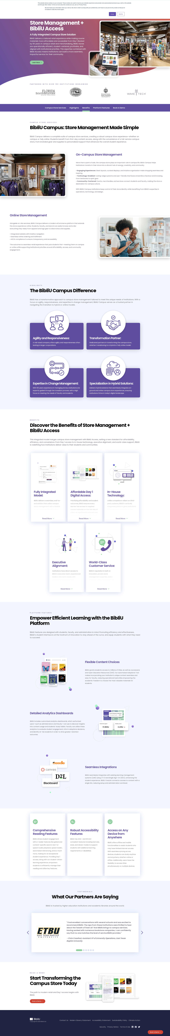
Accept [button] (112, 14)
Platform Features (101, 108)
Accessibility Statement (101, 1020)
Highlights (74, 108)
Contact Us (64, 1020)
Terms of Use (125, 1027)
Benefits (86, 108)
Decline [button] (121, 14)
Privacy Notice (112, 1027)
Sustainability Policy (119, 1020)
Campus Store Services (55, 108)
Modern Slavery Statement (80, 1020)
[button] (35, 932)
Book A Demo (119, 108)
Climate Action (134, 1020)
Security (103, 1027)
